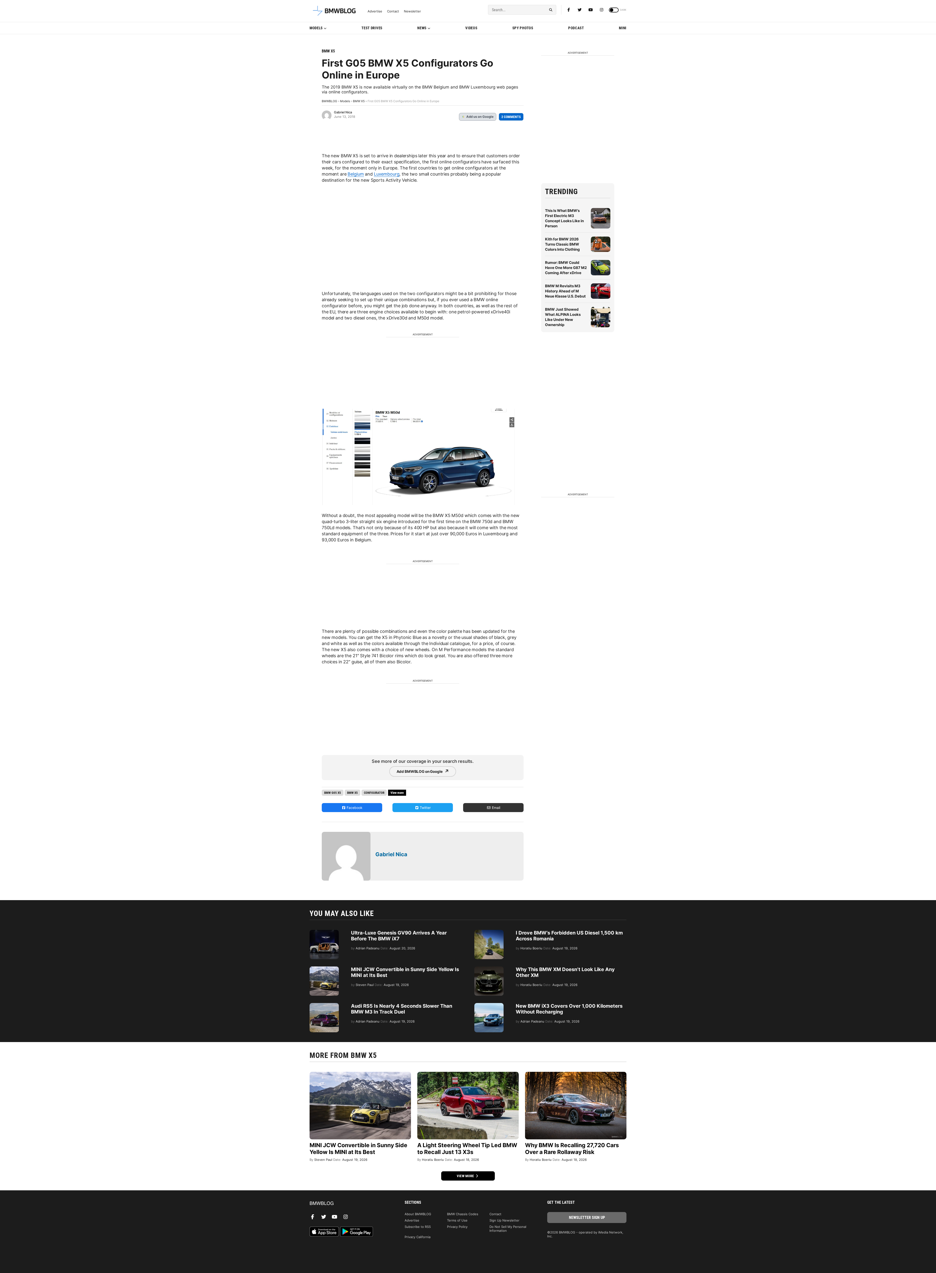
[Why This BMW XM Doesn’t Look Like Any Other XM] (489, 968)
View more (466, 1176)
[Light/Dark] (614, 10)
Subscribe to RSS (418, 1227)
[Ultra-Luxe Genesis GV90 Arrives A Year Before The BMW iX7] (324, 932)
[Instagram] (601, 9)
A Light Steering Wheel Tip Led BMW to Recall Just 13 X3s (467, 1148)
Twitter (425, 808)
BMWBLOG (329, 101)
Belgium (356, 174)
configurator (374, 793)
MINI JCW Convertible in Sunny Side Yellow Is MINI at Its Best (358, 1148)
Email (495, 808)
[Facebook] (568, 9)
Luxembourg (387, 174)
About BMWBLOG (418, 1214)
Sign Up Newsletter (504, 1220)
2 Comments (511, 117)
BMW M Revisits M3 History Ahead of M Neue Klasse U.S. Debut (565, 291)
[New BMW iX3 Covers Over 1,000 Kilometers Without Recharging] (489, 1005)
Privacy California (417, 1237)
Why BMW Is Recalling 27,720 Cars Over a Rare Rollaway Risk (572, 1148)
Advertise (375, 11)
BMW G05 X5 (332, 793)
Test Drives (371, 28)
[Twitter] (579, 9)
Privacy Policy (457, 1227)
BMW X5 (328, 51)
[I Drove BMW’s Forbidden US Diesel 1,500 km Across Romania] (489, 932)
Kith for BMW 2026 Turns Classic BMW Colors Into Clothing (562, 244)
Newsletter (412, 11)
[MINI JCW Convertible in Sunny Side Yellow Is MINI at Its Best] (324, 968)
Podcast (576, 28)
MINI (622, 28)
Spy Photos (522, 28)
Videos (471, 28)
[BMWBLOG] (349, 1203)
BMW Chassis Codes (462, 1214)
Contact (393, 11)
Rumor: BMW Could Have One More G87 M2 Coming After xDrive (566, 267)
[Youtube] (590, 9)
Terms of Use (457, 1220)
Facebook (354, 808)
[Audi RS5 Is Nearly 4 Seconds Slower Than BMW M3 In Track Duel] (324, 1005)
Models (316, 28)
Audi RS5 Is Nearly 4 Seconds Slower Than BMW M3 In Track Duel (401, 1009)
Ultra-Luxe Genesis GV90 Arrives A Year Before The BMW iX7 (399, 936)
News (422, 28)
